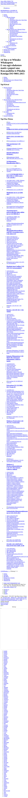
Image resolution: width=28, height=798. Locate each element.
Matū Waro (12, 40)
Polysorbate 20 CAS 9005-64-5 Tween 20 (15, 386)
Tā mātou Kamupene (12, 48)
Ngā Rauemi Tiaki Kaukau (16, 36)
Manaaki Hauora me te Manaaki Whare (16, 29)
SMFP (17, 598)
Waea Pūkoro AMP (22, 597)
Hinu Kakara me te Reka (15, 24)
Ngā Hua (6, 16)
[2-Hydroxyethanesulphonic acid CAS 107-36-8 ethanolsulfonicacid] (15, 461)
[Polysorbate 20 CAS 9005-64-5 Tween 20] (15, 382)
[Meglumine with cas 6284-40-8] (15, 189)
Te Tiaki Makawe (14, 22)
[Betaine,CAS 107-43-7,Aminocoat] (15, 307)
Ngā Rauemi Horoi (14, 30)
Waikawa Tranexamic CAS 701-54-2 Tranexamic (15, 421)
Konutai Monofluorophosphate (8, 598)
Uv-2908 (20, 600)
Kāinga (5, 14)
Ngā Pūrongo (7, 51)
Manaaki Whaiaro (11, 17)
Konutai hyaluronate (11, 45)
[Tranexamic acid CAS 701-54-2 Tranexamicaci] (15, 418)
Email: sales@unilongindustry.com (9, 2)
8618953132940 (4, 602)
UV (10, 37)
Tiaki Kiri (12, 18)
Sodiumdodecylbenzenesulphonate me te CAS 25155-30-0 (17, 512)
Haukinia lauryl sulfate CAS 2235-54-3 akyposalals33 (15, 267)
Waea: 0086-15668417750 (7, 1)
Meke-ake (12, 25)
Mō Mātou (6, 47)
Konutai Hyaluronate (12, 600)
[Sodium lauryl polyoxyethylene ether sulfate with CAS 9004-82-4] (15, 207)
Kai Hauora (12, 44)
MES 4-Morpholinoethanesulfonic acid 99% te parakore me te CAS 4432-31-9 (15, 231)
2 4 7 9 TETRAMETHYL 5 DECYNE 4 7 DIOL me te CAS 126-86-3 (15, 175)
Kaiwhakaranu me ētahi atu (16, 38)
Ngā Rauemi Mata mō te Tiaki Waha (18, 20)
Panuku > (6, 571)
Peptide (11, 26)
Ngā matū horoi (13, 34)
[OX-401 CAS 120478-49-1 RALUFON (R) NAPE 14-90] (15, 541)
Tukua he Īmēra (4, 604)
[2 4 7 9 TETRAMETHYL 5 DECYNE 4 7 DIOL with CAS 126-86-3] (15, 171)
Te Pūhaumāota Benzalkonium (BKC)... (14, 162)
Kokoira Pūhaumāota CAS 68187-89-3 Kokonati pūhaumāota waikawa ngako (15, 358)
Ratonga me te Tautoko (9, 49)
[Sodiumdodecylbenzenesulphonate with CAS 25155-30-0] (15, 508)
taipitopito (9, 187)
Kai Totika (9, 41)
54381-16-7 (22, 598)
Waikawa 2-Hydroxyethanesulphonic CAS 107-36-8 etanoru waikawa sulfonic (14, 467)
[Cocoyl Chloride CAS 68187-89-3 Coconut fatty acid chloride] (15, 353)
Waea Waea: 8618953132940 (7, 4)
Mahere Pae (14, 597)
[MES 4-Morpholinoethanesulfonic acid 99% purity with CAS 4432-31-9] (15, 226)
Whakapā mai (7, 52)
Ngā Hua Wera (6, 597)
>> (9, 571)
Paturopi (12, 28)
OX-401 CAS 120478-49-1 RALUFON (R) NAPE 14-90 (15, 544)
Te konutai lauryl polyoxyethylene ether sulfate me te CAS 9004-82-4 (15, 212)
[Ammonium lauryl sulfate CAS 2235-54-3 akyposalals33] (15, 263)
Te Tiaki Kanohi (13, 21)
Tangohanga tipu (13, 42)
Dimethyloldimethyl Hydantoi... (13, 153)
